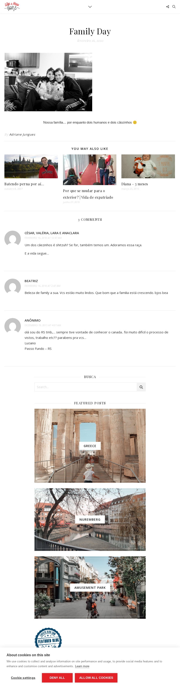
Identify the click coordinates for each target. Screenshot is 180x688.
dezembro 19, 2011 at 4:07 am (43, 325)
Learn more (82, 666)
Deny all (57, 677)
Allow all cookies (96, 677)
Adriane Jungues (22, 134)
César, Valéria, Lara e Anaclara (52, 233)
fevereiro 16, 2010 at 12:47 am (43, 237)
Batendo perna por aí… (24, 184)
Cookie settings (23, 677)
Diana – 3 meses (134, 184)
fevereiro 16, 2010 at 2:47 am (42, 285)
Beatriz (31, 281)
